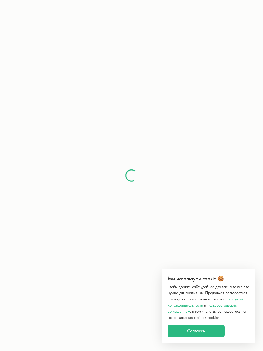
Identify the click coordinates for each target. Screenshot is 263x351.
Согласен (196, 331)
